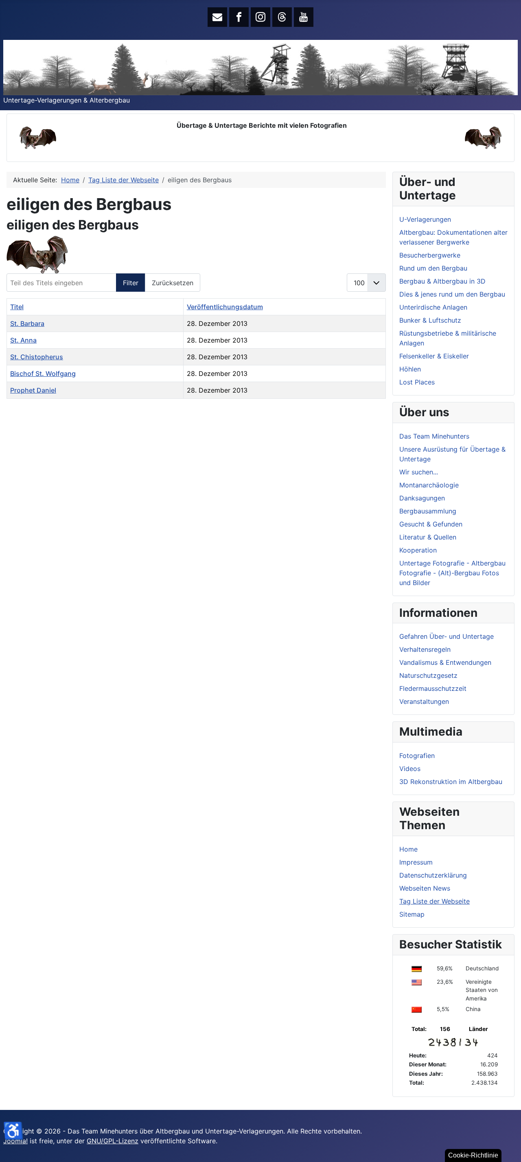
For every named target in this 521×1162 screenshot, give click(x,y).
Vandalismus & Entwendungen (445, 662)
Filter (130, 283)
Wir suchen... (418, 472)
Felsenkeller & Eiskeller (434, 356)
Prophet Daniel (33, 390)
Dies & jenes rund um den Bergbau (452, 294)
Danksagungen (422, 498)
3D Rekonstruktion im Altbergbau (450, 782)
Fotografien (417, 755)
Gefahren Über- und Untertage (446, 636)
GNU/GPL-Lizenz (112, 1141)
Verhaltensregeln (425, 649)
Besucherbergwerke (429, 255)
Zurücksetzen (172, 283)
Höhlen (410, 369)
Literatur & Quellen (427, 537)
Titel (17, 307)
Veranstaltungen (424, 701)
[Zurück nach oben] (506, 1146)
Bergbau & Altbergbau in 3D (442, 281)
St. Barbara (27, 323)
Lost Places (417, 382)
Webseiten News (424, 888)
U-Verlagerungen (425, 219)
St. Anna (23, 340)
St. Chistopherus (36, 357)
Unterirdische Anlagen (433, 307)
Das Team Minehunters (434, 436)
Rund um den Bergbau (433, 268)
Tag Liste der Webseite (434, 901)
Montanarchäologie (429, 485)
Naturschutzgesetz (428, 675)
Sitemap (412, 914)
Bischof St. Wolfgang (43, 373)
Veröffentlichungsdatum (225, 307)
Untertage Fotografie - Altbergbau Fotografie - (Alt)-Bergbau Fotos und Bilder (452, 573)
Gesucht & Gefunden (430, 524)
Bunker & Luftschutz (430, 320)
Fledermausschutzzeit (432, 688)
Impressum (416, 862)
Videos (409, 768)
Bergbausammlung (427, 511)
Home (408, 849)
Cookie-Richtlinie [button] (473, 1155)
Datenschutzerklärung (433, 875)
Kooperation (418, 550)
